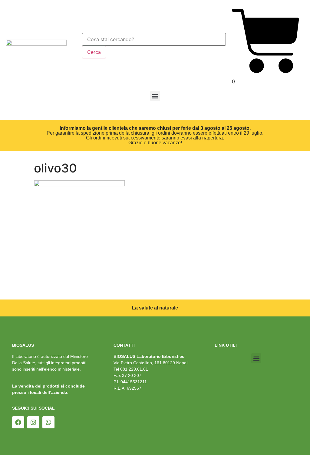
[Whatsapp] (48, 422)
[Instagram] (33, 422)
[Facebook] (18, 422)
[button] (155, 96)
